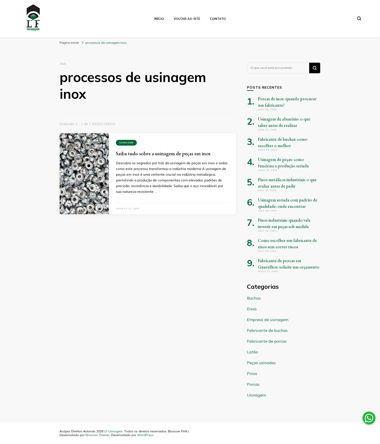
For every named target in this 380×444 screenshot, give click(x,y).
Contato (218, 19)
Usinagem (126, 142)
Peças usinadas (261, 362)
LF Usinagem (113, 431)
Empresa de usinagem (267, 319)
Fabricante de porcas (267, 341)
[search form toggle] (359, 18)
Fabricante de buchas (267, 330)
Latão (252, 351)
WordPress (145, 435)
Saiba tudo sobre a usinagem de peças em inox (163, 153)
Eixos (252, 308)
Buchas (254, 298)
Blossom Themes (98, 435)
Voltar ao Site (187, 19)
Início (159, 19)
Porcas (253, 384)
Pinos (252, 373)
